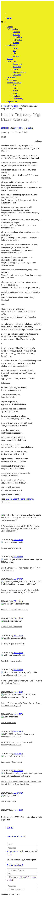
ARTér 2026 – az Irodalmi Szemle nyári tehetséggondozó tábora (17, 743)
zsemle (16, 42)
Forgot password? (14, 851)
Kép (14, 50)
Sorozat (16, 56)
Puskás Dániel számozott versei (14, 609)
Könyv (15, 48)
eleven (15, 90)
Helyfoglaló (17, 40)
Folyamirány (18, 99)
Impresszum (12, 101)
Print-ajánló (17, 37)
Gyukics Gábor (12, 499)
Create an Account (16, 836)
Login (9, 17)
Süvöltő (10, 58)
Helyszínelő (11, 61)
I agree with (15, 877)
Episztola (16, 34)
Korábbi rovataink (14, 82)
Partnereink (12, 80)
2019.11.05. (19, 128)
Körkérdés (17, 66)
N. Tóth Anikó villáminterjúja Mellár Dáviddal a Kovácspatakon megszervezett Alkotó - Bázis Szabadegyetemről (20, 528)
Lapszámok (11, 77)
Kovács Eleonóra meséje (11, 548)
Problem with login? (15, 865)
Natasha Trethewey (26, 499)
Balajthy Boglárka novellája (12, 644)
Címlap (10, 26)
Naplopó (16, 96)
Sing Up (10, 880)
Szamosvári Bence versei (11, 762)
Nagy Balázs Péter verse (11, 627)
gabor (30, 128)
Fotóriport (17, 74)
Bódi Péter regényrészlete (11, 661)
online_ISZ (17, 539)
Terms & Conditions (29, 877)
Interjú (15, 69)
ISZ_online (17, 556)
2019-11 (17, 106)
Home (3, 106)
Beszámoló (17, 64)
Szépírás (16, 32)
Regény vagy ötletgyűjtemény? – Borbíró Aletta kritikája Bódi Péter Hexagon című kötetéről (20, 591)
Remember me (31, 851)
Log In (10, 827)
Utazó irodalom (19, 72)
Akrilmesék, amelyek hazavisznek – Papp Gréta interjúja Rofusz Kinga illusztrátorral (21, 783)
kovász (15, 93)
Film (14, 53)
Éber (15, 85)
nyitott (15, 88)
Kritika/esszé (12, 45)
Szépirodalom (12, 29)
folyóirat (10, 106)
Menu (3, 22)
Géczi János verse (8, 722)
